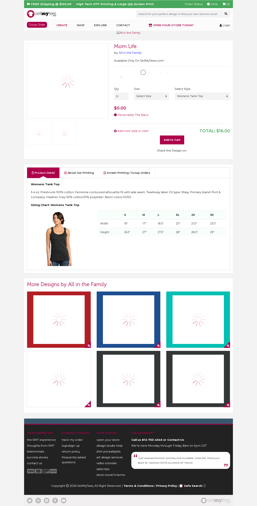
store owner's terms (111, 475)
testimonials (35, 451)
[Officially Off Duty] (198, 319)
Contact (123, 25)
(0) (228, 4)
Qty (116, 89)
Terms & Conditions (139, 486)
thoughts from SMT (41, 445)
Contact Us (175, 440)
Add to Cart (172, 140)
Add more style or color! (133, 131)
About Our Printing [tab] (80, 173)
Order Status (194, 4)
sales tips (103, 469)
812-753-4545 (152, 440)
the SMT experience (41, 440)
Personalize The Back (132, 115)
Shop (81, 25)
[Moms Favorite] (128, 379)
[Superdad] (128, 319)
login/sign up (71, 445)
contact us (34, 463)
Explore (100, 25)
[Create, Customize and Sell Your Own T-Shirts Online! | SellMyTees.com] (41, 13)
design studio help (110, 445)
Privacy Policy (166, 486)
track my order (72, 440)
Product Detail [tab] (44, 173)
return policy (71, 451)
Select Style (182, 89)
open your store (108, 440)
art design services (110, 457)
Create (61, 25)
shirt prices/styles (108, 451)
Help (214, 4)
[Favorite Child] (59, 379)
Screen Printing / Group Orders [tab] (128, 173)
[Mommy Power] (198, 379)
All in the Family (130, 52)
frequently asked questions (74, 459)
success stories (37, 457)
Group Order (37, 24)
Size (137, 89)
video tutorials (106, 463)
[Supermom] (59, 319)
